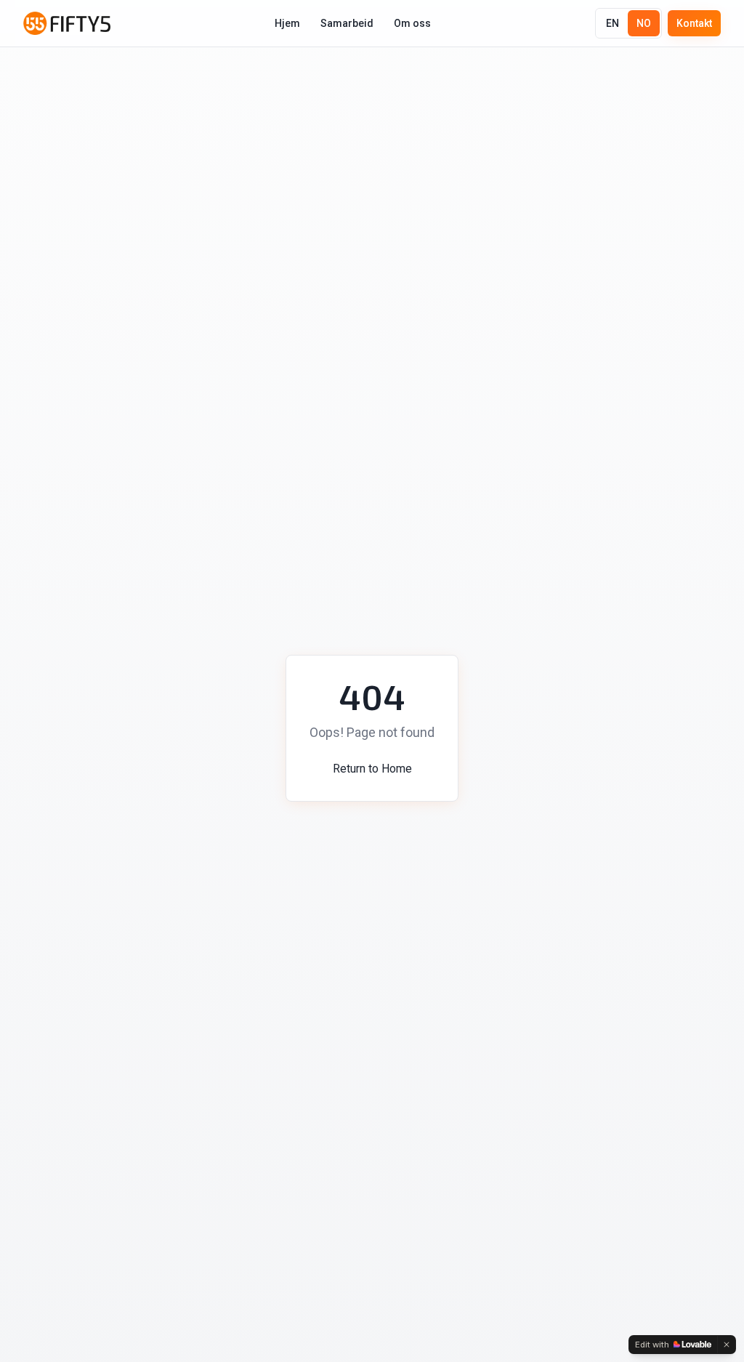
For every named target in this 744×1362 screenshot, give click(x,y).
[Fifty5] (66, 23)
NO (643, 23)
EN (612, 23)
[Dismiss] (726, 1344)
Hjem (287, 23)
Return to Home (372, 768)
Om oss (412, 23)
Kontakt (694, 23)
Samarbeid (346, 23)
